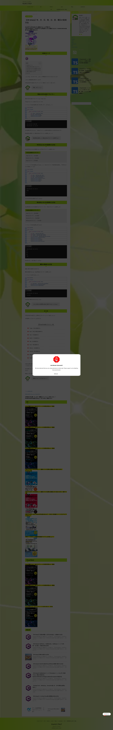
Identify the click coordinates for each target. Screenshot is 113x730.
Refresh (56, 374)
